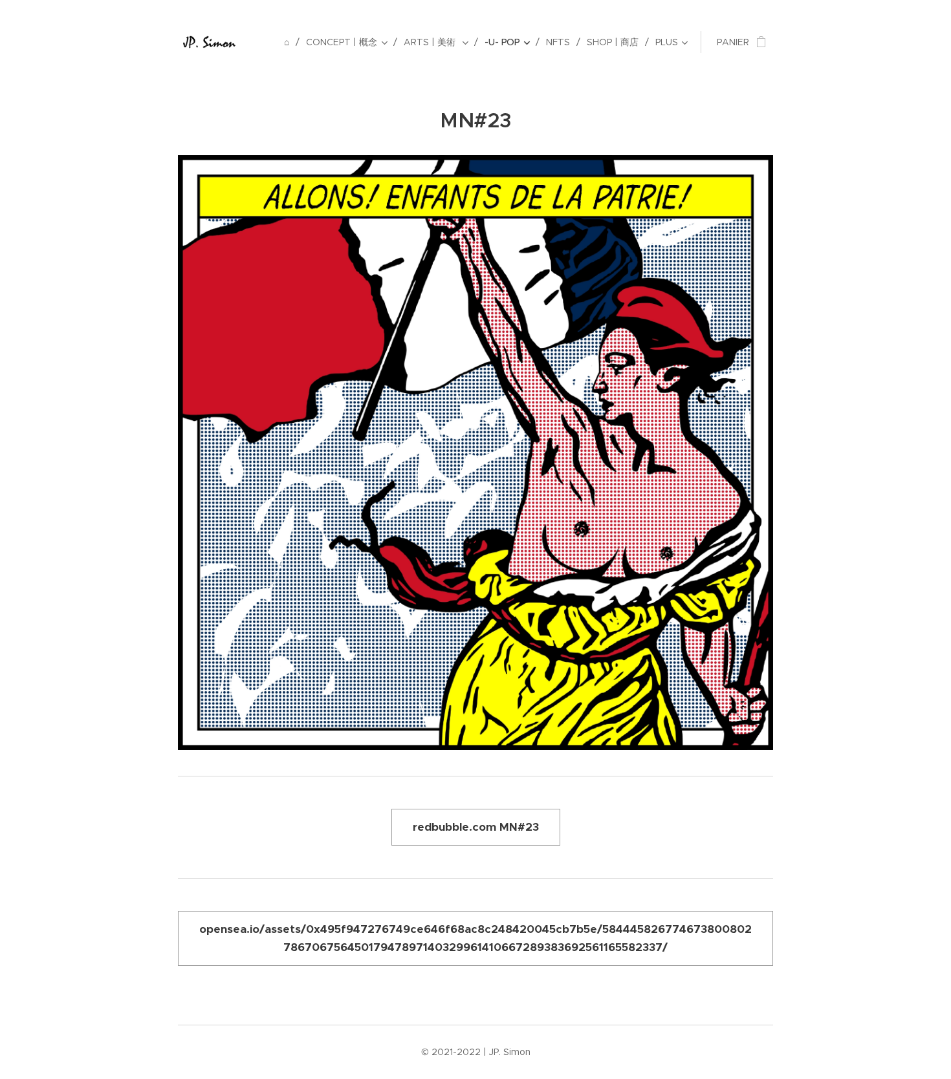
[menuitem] (290, 42)
